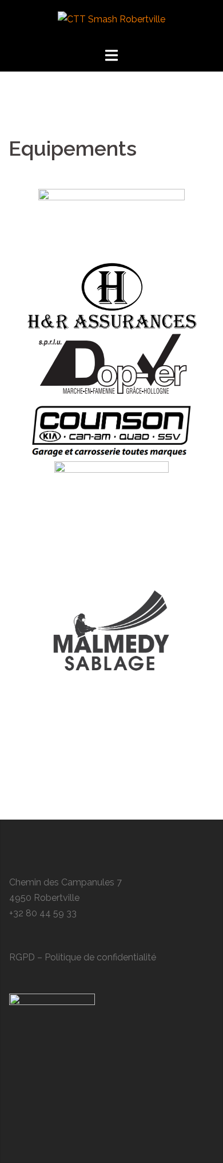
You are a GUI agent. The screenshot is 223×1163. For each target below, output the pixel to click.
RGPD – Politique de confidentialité (82, 957)
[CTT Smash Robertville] (111, 22)
